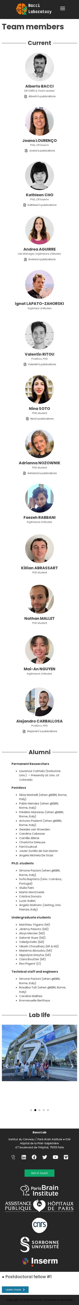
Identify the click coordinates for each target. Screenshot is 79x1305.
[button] (62, 8)
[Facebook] (34, 1157)
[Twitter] (45, 1157)
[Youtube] (55, 1157)
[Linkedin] (24, 1157)
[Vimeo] (66, 1157)
